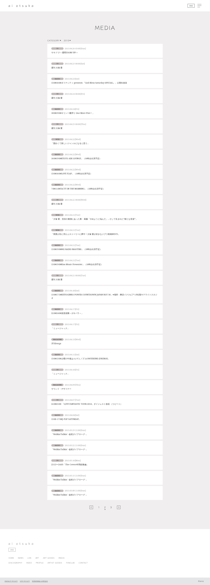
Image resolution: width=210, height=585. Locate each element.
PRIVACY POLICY (11, 581)
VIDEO (29, 562)
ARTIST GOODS (55, 562)
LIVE (29, 558)
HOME (11, 558)
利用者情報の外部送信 (40, 581)
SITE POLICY (25, 581)
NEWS (21, 558)
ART (37, 558)
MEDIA (62, 558)
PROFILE (40, 562)
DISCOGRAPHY (15, 562)
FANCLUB (70, 562)
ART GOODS (49, 558)
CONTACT (83, 562)
